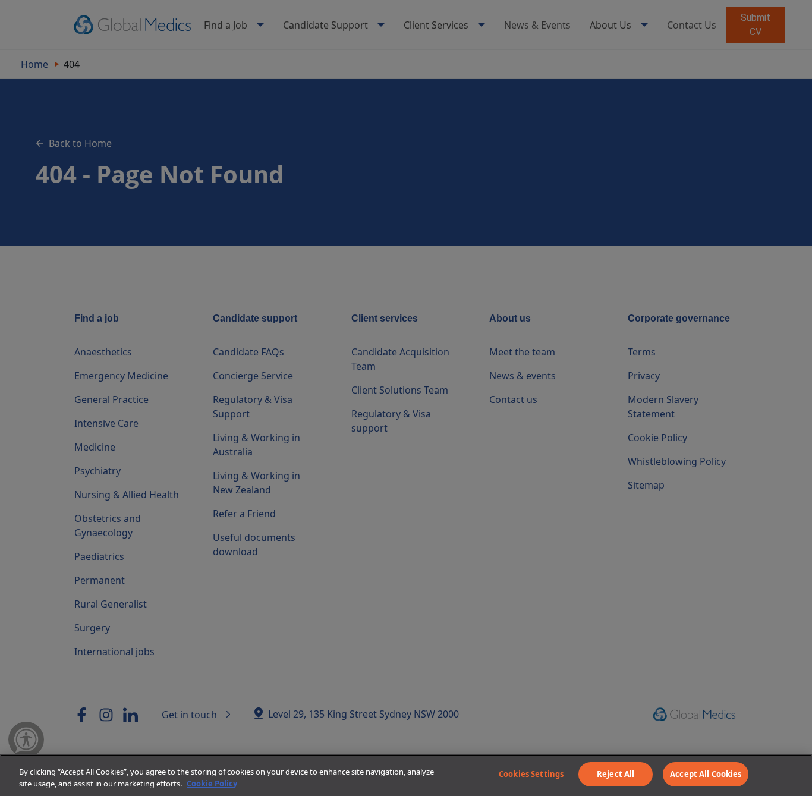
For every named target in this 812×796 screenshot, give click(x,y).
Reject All (615, 774)
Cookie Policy (212, 783)
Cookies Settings (531, 774)
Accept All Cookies (705, 774)
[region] (406, 775)
